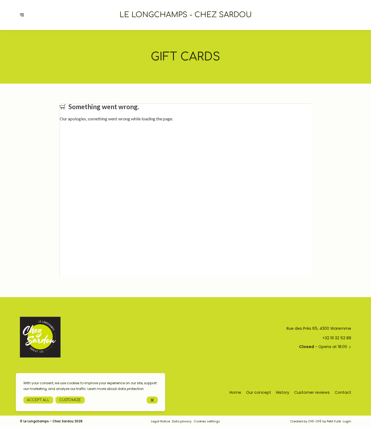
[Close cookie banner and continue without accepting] (152, 400)
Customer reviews (312, 392)
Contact (343, 392)
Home (235, 392)
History (282, 392)
